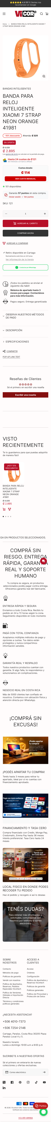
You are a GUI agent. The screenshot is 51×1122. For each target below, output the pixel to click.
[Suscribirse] (44, 1072)
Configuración (33, 976)
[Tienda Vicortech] (25, 14)
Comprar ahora (25, 233)
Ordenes (31, 972)
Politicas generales (35, 990)
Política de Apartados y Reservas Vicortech (37, 981)
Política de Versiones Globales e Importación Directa (13, 995)
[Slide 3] (8, 516)
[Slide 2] (5, 516)
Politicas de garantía (12, 976)
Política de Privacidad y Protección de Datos (37, 995)
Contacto (7, 969)
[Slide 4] (10, 516)
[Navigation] (4, 13)
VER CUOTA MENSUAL (25, 179)
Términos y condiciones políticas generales (13, 1002)
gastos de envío (12, 154)
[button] (25, 316)
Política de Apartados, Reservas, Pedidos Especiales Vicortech (12, 986)
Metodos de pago (10, 972)
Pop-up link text (11, 357)
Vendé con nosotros (11, 980)
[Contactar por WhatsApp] (43, 1112)
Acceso (30, 969)
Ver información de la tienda (20, 259)
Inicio (5, 24)
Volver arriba (25, 1118)
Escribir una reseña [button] (25, 395)
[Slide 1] (3, 516)
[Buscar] (41, 13)
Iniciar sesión (15, 197)
